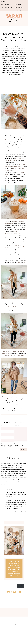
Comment (17, 425)
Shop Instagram (18, 7)
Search (6, 582)
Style (11, 4)
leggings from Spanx (10, 355)
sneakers (17, 310)
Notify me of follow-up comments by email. (7, 446)
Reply (25, 487)
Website (3, 437)
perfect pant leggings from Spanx (14, 306)
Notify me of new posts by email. (19, 446)
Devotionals (18, 4)
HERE (18, 262)
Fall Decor (18, 31)
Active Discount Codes (14, 622)
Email (3, 431)
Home (14, 621)
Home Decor (4, 4)
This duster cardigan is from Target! (13, 302)
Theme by (12, 624)
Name (3, 425)
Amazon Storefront (7, 7)
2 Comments (12, 416)
